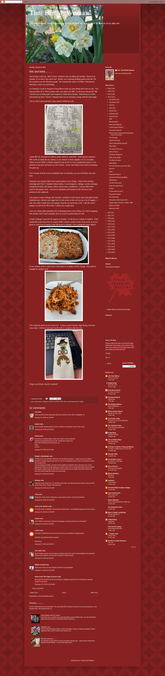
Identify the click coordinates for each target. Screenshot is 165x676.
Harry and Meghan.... (116, 124)
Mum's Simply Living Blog (117, 512)
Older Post (94, 593)
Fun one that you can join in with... (120, 166)
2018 (109, 224)
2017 (109, 227)
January (112, 116)
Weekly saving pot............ (49, 639)
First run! (110, 542)
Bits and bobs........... (115, 122)
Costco (111, 188)
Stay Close (112, 146)
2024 (109, 94)
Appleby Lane (45, 627)
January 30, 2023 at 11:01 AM (44, 488)
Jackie (37, 530)
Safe (110, 119)
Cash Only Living (114, 418)
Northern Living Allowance (117, 541)
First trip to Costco (115, 160)
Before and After (114, 205)
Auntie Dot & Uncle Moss (115, 461)
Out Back (111, 480)
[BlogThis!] (53, 399)
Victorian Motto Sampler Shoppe (119, 488)
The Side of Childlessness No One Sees (120, 448)
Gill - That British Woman (125, 70)
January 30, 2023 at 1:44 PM (44, 524)
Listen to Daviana (113, 378)
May (110, 105)
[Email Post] (46, 398)
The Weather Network (112, 267)
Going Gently (112, 383)
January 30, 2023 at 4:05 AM (44, 429)
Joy (36, 412)
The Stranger (113, 137)
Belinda (37, 480)
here (90, 173)
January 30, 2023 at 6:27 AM (44, 450)
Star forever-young (114, 526)
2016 (109, 230)
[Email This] (50, 399)
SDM (61, 401)
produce (57, 401)
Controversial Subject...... (117, 127)
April (111, 108)
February (112, 114)
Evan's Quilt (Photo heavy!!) (118, 143)
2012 (109, 241)
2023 (109, 97)
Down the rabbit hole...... (117, 186)
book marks (38, 401)
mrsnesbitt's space (114, 459)
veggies (81, 401)
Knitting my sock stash (114, 413)
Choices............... (36, 603)
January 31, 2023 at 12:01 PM (44, 570)
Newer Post (34, 593)
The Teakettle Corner (115, 507)
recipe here (42, 222)
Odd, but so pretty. (115, 157)
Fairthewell (111, 521)
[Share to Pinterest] (60, 399)
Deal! (111, 171)
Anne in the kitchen (41, 506)
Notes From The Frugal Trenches (46, 577)
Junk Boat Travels (114, 390)
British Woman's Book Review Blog (118, 309)
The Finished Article (115, 425)
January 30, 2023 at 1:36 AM (44, 417)
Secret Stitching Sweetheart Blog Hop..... (120, 502)
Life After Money (113, 376)
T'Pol (36, 494)
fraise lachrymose (114, 493)
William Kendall (40, 565)
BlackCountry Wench (115, 411)
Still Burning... (112, 399)
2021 (109, 215)
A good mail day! (114, 140)
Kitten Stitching (113, 500)
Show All (133, 547)
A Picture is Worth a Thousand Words (121, 447)
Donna (37, 436)
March (111, 111)
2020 (109, 218)
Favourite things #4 (115, 130)
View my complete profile (123, 73)
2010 (109, 246)
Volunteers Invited (113, 434)
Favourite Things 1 (115, 194)
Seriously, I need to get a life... (119, 200)
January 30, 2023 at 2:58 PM (44, 544)
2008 (109, 252)
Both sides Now (112, 385)
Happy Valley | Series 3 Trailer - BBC (121, 203)
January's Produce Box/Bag (118, 177)
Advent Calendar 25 (114, 514)
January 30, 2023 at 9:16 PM (44, 558)
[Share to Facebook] (57, 399)
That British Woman (59, 12)
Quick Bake (113, 163)
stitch (65, 401)
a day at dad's (112, 482)
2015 (109, 232)
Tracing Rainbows (114, 397)
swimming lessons (73, 401)
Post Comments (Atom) (45, 596)
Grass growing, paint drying (116, 427)
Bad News (111, 475)
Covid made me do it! (116, 191)
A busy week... (112, 535)
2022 (109, 212)
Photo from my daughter (115, 468)
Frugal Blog (112, 433)
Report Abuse (111, 258)
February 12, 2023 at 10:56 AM (45, 584)
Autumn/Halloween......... (115, 406)
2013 (109, 238)
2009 (109, 249)
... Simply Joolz (113, 534)
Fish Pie (111, 169)
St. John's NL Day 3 (114, 392)
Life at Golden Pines (115, 440)
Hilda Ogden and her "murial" (50, 615)
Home (64, 593)
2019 (109, 221)
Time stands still (112, 495)
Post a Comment (37, 588)
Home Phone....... (114, 152)
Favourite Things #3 (115, 154)
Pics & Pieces (113, 466)
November (113, 102)
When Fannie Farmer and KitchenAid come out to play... (121, 134)
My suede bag (113, 197)
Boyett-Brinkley (113, 473)
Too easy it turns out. (115, 149)
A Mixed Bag (112, 519)
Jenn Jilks (38, 551)
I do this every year (115, 183)
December (113, 99)
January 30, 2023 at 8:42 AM (44, 474)
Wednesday (113, 180)
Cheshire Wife (113, 454)
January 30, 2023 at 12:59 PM (44, 512)
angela (37, 424)
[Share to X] (55, 399)
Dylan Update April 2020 (115, 528)
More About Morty (113, 441)
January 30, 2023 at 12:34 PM (44, 500)
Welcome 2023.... (114, 208)
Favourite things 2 (115, 174)
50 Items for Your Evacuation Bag (118, 420)
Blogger (91, 660)
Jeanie (37, 518)
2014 (109, 235)
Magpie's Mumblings (42, 456)
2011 (109, 244)
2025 (109, 91)
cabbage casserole (48, 401)
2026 (109, 88)
